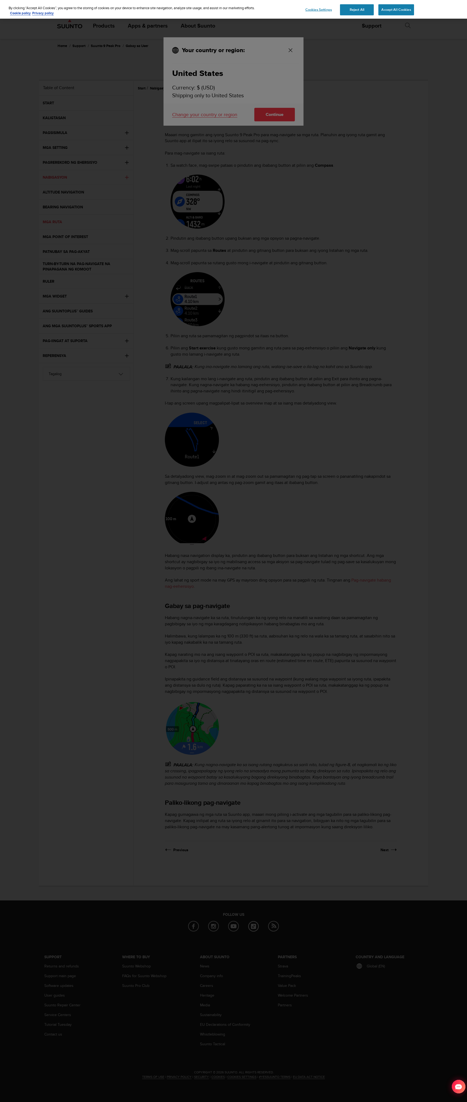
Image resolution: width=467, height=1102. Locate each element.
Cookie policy (20, 13)
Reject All (357, 9)
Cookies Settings (318, 9)
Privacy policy (43, 13)
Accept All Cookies (396, 9)
